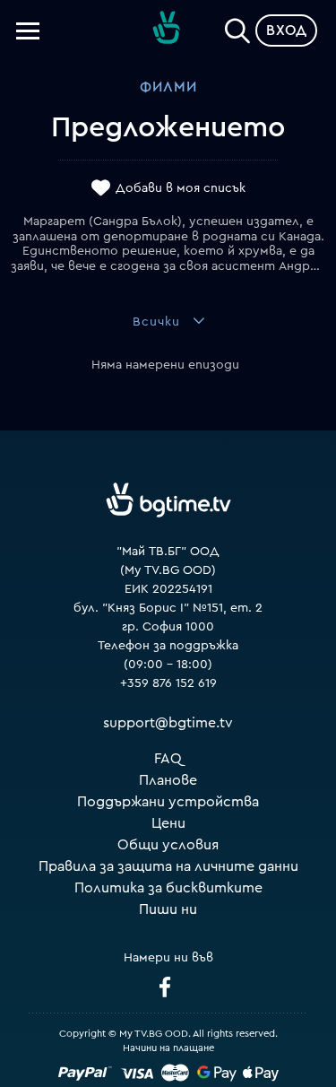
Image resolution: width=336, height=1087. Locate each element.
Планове (168, 780)
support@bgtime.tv (168, 723)
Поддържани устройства (168, 802)
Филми (168, 87)
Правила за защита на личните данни (168, 866)
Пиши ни (168, 909)
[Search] (237, 27)
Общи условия (168, 845)
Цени (168, 823)
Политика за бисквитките (168, 888)
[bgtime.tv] (168, 500)
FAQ (168, 759)
